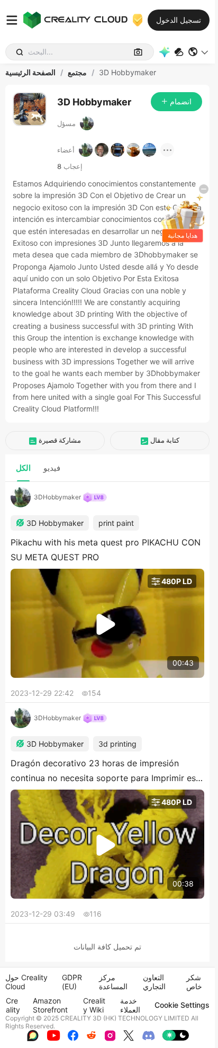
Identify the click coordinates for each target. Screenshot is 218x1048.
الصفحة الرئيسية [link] (30, 72)
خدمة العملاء (130, 1005)
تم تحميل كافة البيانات (107, 946)
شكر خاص (194, 982)
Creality (13, 1005)
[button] (199, 52)
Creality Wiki (94, 1005)
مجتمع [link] (77, 72)
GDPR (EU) (72, 982)
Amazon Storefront (50, 1005)
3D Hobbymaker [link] (127, 72)
